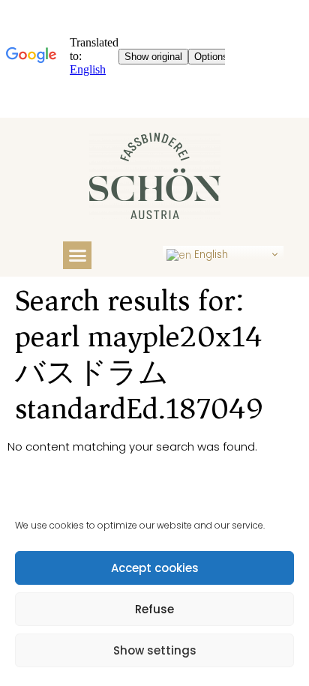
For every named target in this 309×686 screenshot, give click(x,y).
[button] (77, 255)
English (209, 254)
